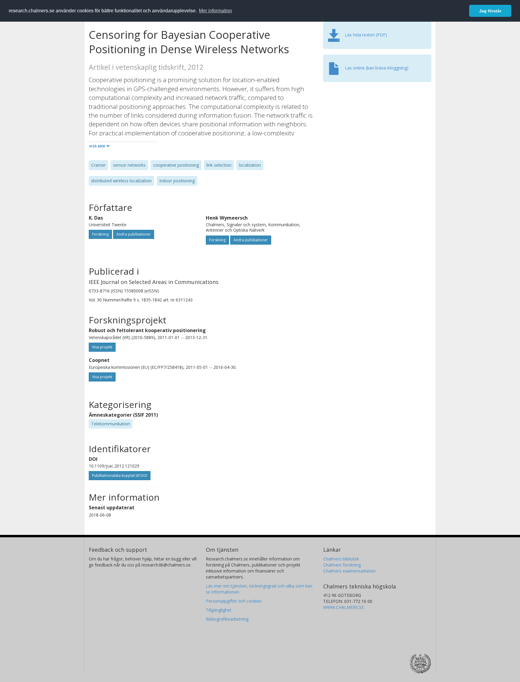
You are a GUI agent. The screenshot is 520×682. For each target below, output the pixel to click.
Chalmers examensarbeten (349, 571)
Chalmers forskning (342, 565)
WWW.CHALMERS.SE (343, 607)
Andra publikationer (133, 234)
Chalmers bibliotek (341, 559)
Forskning (100, 234)
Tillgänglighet (218, 610)
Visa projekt (102, 347)
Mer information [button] (215, 10)
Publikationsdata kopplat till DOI (119, 475)
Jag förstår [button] (490, 10)
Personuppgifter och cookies (234, 601)
